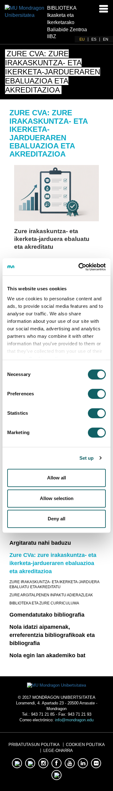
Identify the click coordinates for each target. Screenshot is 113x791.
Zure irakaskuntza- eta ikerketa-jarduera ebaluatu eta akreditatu (51, 239)
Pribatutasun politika (34, 745)
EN (105, 39)
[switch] (97, 394)
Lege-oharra (58, 750)
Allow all (56, 477)
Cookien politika (85, 745)
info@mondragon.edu (74, 720)
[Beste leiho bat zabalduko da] (56, 193)
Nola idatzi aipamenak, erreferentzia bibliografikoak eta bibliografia (52, 635)
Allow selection (56, 498)
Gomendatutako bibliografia (46, 615)
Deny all (56, 518)
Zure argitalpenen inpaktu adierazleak (51, 595)
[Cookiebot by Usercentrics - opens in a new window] (80, 267)
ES (93, 39)
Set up (86, 458)
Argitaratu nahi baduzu (40, 543)
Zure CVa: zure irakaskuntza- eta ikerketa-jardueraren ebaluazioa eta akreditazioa (52, 563)
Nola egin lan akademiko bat (47, 655)
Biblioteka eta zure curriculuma (44, 603)
